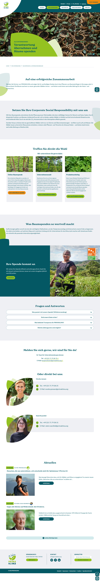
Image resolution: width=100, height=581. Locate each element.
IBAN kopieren (32, 559)
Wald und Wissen (76, 7)
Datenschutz (72, 571)
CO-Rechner (76, 4)
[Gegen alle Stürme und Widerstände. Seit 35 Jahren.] (20, 519)
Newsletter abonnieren (83, 559)
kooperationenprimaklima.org (52, 360)
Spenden (42, 7)
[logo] (4, 4)
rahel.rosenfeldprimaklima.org (56, 426)
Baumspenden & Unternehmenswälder (33, 66)
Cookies (79, 571)
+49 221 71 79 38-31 (50, 422)
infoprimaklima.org (55, 556)
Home (7, 66)
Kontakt (63, 3)
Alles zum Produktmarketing (75, 196)
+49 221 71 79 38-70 (50, 358)
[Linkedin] (59, 560)
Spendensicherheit (87, 571)
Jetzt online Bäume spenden (16, 192)
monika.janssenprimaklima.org (56, 389)
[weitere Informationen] (94, 54)
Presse (68, 3)
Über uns (87, 7)
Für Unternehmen (53, 7)
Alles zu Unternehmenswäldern (47, 194)
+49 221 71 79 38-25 (50, 386)
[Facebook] (55, 560)
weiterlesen (10, 277)
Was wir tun (65, 7)
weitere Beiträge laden (51, 538)
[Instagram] (51, 560)
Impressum (65, 571)
